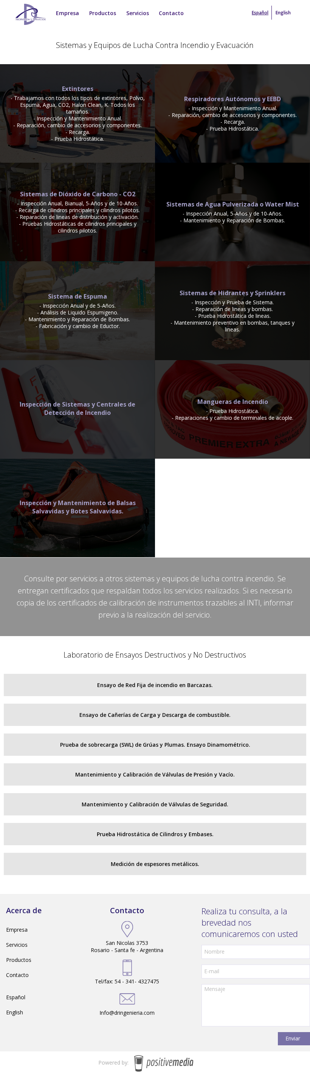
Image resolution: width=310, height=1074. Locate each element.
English (283, 12)
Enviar (292, 1038)
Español (15, 997)
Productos (18, 959)
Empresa (17, 929)
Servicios (17, 944)
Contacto (17, 974)
